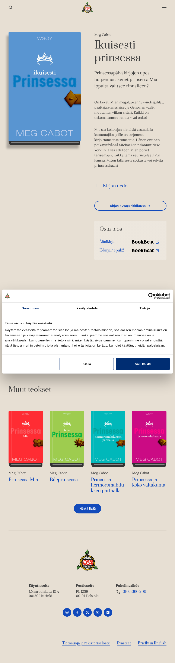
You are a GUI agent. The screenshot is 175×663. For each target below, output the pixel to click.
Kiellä (87, 364)
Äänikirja (106, 243)
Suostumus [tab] (30, 308)
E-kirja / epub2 (111, 251)
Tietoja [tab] (145, 308)
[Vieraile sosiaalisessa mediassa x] (87, 612)
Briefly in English (152, 643)
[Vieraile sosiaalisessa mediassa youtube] (97, 612)
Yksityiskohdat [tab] (87, 308)
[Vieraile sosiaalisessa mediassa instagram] (67, 612)
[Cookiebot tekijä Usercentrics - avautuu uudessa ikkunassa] (151, 296)
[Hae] (10, 7)
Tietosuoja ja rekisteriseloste (86, 643)
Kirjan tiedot (116, 186)
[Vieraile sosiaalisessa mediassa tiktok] (108, 612)
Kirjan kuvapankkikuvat (128, 206)
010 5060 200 (134, 591)
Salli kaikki (143, 364)
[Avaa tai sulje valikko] (164, 7)
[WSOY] (87, 7)
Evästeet (124, 643)
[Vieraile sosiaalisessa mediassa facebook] (77, 612)
